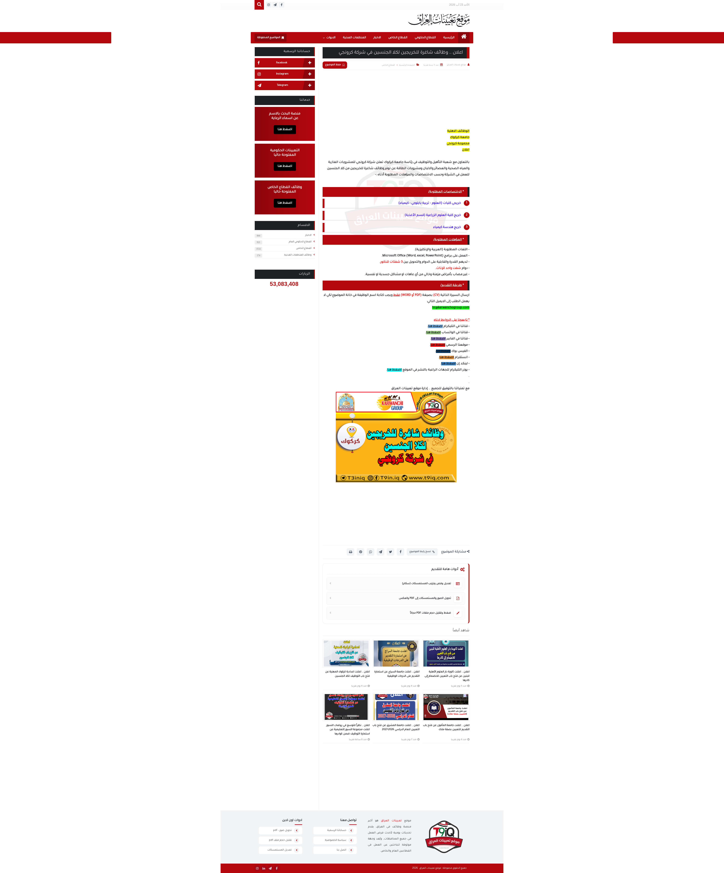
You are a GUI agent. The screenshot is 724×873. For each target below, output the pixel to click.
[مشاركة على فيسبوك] (400, 552)
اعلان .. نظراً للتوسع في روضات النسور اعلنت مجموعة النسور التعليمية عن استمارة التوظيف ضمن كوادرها (348, 729)
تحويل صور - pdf (282, 830)
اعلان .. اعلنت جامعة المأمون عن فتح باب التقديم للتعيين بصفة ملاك (446, 727)
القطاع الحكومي (425, 37)
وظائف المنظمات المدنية (297, 255)
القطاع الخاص (397, 37)
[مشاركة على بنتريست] (360, 552)
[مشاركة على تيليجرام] (380, 552)
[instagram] (257, 868)
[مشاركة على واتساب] (370, 552)
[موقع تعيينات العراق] (438, 20)
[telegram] (270, 868)
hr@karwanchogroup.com (450, 307)
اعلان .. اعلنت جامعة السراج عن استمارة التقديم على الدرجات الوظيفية (397, 674)
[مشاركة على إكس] (390, 552)
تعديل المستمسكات (280, 850)
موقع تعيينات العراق (430, 868)
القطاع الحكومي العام (300, 242)
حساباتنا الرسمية (336, 830)
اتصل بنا (341, 850)
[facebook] (276, 868)
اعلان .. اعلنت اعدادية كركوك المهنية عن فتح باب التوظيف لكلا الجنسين (347, 674)
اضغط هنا (435, 326)
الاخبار (377, 37)
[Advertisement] (396, 98)
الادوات (330, 37)
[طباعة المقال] (350, 552)
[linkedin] (264, 868)
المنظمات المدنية (354, 37)
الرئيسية (448, 37)
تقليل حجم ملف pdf (280, 840)
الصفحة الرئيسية (407, 65)
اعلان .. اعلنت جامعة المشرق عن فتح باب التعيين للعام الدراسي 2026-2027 (396, 727)
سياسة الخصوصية (335, 840)
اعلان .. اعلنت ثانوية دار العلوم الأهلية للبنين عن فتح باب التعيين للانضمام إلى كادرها (447, 676)
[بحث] (259, 5)
